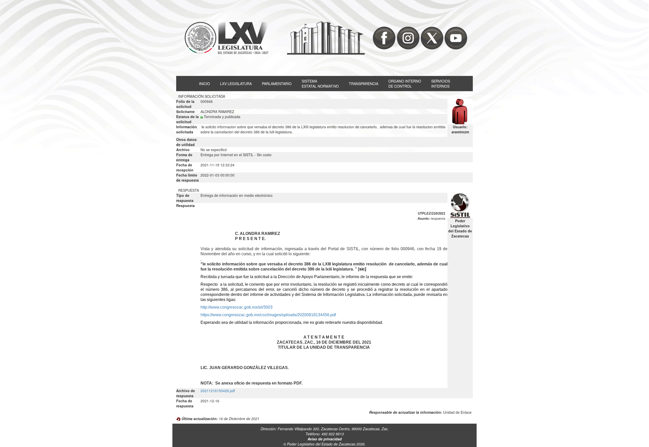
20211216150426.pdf (218, 390)
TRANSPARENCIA (363, 83)
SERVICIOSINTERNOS (440, 83)
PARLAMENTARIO (277, 83)
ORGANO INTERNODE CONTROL (404, 83)
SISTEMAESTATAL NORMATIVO (320, 83)
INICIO (204, 83)
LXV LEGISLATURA (236, 83)
